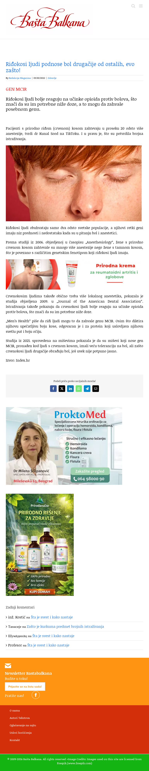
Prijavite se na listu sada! (25, 686)
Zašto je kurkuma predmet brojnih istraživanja (65, 626)
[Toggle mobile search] (133, 6)
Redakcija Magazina (20, 78)
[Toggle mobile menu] (141, 6)
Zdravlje (52, 78)
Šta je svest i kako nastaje (52, 617)
